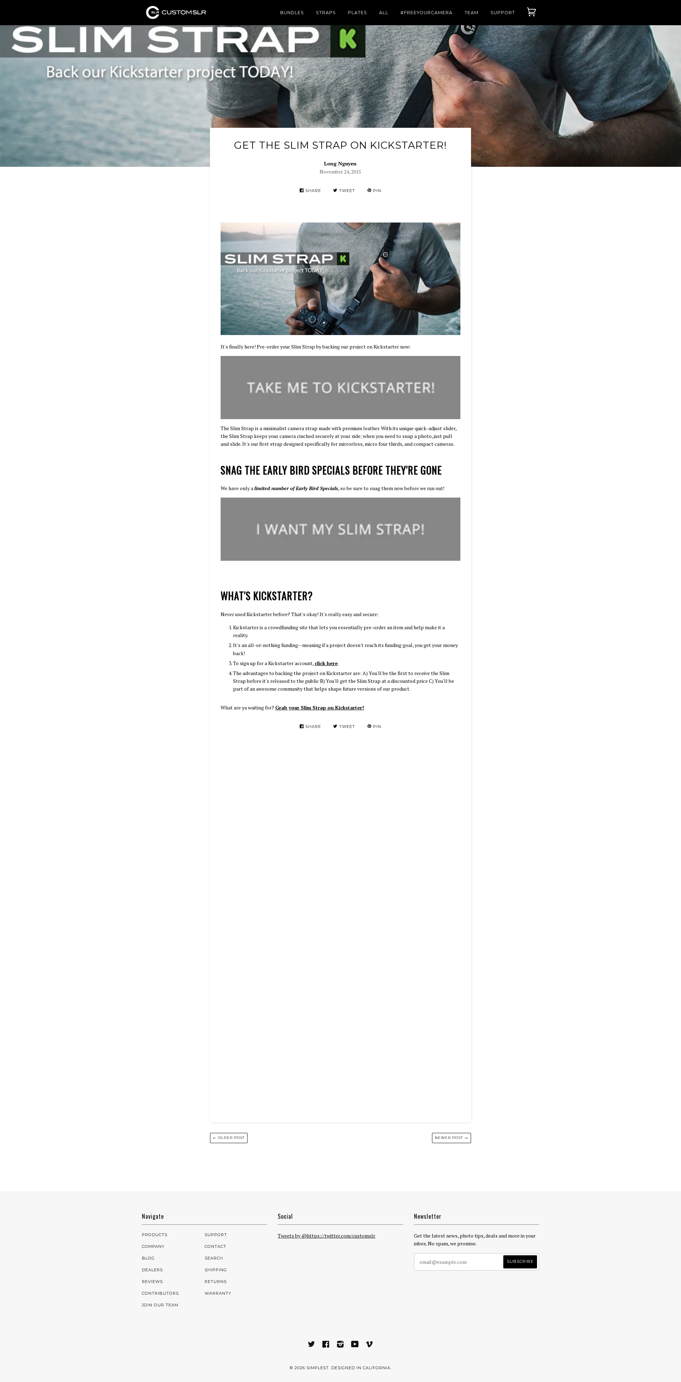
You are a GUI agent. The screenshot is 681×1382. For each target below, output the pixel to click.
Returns (216, 1281)
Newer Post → (451, 1137)
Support (503, 12)
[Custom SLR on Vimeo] (369, 1345)
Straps (326, 12)
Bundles (292, 12)
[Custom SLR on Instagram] (340, 1345)
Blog (148, 1258)
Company (153, 1246)
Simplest (317, 1367)
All (383, 12)
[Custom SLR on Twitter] (311, 1345)
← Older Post (229, 1137)
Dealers (152, 1269)
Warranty (218, 1293)
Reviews (152, 1281)
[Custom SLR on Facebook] (326, 1345)
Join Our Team (160, 1305)
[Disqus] (341, 837)
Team (471, 12)
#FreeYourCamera (426, 12)
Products (154, 1234)
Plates (357, 12)
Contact (215, 1246)
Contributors (160, 1293)
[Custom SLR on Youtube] (355, 1345)
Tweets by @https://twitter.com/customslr (326, 1235)
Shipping (216, 1269)
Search (214, 1258)
